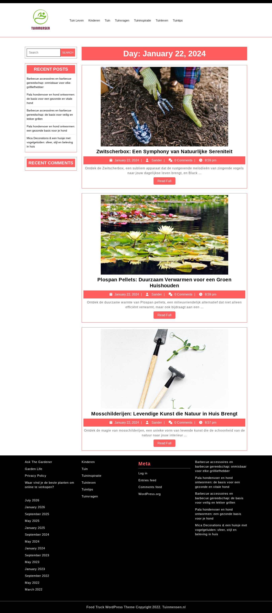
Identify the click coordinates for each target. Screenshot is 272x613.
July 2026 (32, 500)
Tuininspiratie (142, 20)
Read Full (166, 182)
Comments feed (150, 487)
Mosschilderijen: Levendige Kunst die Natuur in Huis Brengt (164, 413)
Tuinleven (162, 20)
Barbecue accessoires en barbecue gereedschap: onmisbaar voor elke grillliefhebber (49, 83)
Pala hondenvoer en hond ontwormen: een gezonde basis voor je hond (51, 128)
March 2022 (33, 589)
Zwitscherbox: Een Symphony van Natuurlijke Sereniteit (164, 151)
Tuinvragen (122, 20)
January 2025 (35, 527)
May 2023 (32, 562)
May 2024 (32, 541)
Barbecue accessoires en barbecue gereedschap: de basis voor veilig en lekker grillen (50, 114)
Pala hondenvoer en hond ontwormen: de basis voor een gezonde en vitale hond (51, 98)
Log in (142, 473)
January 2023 (35, 569)
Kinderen (94, 20)
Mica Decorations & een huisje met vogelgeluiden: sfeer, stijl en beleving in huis (50, 142)
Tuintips (178, 20)
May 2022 (32, 582)
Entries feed (147, 480)
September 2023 (37, 555)
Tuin (107, 20)
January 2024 (35, 548)
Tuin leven (76, 20)
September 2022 (37, 575)
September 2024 (37, 534)
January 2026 (35, 507)
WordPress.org (149, 494)
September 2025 (37, 514)
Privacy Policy (35, 475)
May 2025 (32, 520)
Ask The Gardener (38, 462)
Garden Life (33, 469)
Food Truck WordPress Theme (111, 607)
